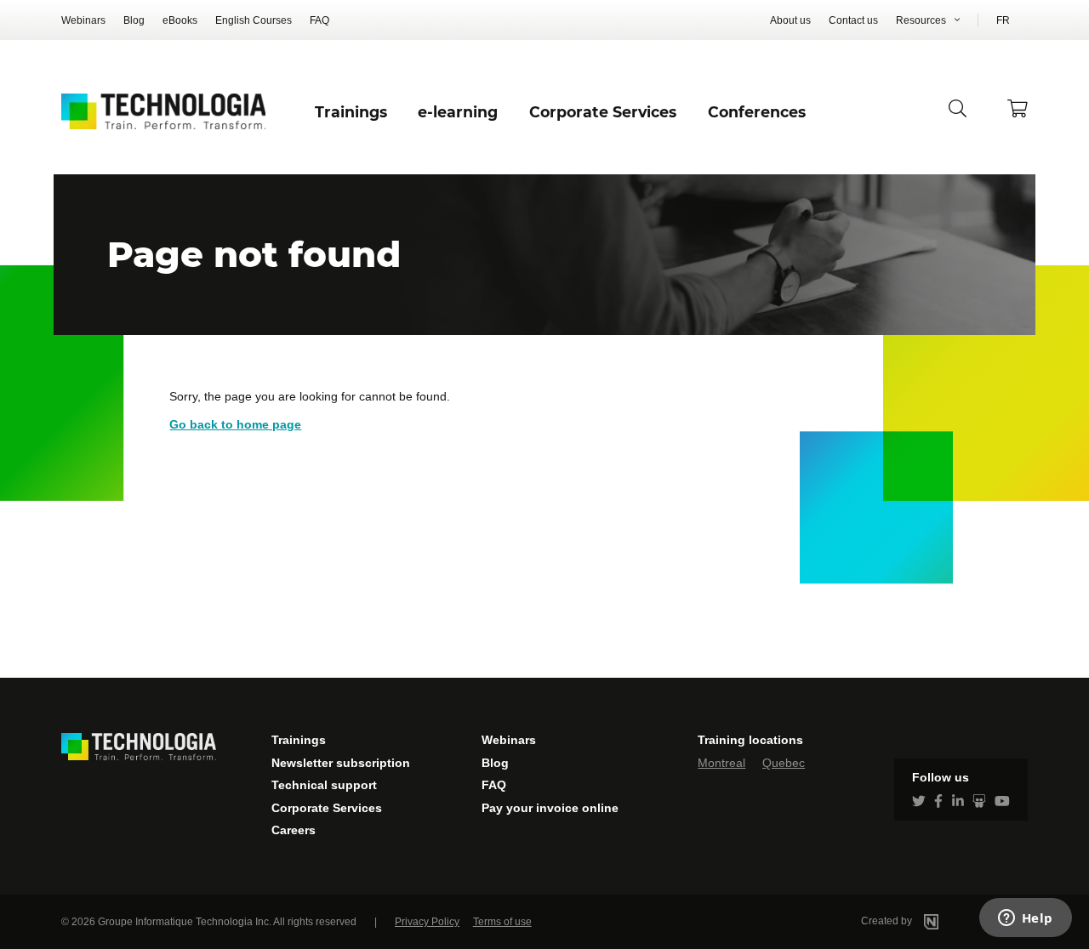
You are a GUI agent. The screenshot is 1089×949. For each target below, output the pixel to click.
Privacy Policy (427, 922)
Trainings (298, 740)
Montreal (721, 763)
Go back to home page (235, 424)
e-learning (458, 112)
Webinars (83, 20)
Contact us (853, 20)
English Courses (253, 20)
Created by (888, 921)
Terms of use (502, 922)
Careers (293, 830)
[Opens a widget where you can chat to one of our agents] (1025, 919)
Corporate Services (326, 808)
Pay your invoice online (550, 808)
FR (1003, 20)
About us (790, 20)
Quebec (783, 763)
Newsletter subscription (340, 763)
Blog (134, 20)
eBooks (179, 20)
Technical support (324, 785)
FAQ (319, 20)
